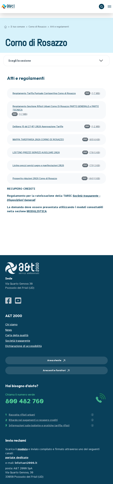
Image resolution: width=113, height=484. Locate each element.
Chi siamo (11, 324)
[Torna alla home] (5, 26)
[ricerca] (101, 6)
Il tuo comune (18, 26)
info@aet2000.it (26, 463)
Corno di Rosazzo (37, 26)
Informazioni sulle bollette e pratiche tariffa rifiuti (39, 425)
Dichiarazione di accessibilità (23, 346)
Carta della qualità (16, 335)
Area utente (54, 360)
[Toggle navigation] (109, 6)
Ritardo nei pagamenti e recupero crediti (33, 420)
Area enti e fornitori (54, 370)
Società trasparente (17, 341)
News (8, 330)
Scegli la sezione (19, 60)
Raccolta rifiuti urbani (22, 414)
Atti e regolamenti (59, 26)
